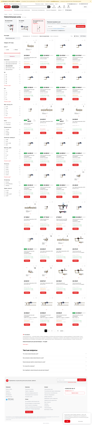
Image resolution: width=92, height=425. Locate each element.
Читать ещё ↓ (25, 344)
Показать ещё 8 (7, 101)
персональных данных (72, 382)
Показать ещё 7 (7, 176)
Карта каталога (46, 423)
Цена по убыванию (54, 36)
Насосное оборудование (51, 10)
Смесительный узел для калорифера (61, 58)
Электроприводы (47, 407)
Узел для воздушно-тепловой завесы (32, 403)
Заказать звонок (80, 26)
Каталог (10, 14)
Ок (67, 421)
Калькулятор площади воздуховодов (32, 408)
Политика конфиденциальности (31, 392)
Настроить (80, 421)
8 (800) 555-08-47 (70, 388)
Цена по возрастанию (44, 36)
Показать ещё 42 (7, 117)
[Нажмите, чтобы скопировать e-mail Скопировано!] (77, 4)
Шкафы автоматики (48, 396)
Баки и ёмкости (47, 402)
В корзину (27, 67)
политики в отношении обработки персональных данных (25, 416)
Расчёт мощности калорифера (31, 405)
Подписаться (82, 379)
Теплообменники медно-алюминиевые (22, 10)
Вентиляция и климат (48, 409)
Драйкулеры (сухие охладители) (51, 398)
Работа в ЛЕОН (9, 389)
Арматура (46, 404)
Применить (12, 56)
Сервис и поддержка (49, 3)
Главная (5, 14)
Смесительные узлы (8, 10)
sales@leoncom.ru (55, 1)
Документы (8, 392)
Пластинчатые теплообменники (38, 10)
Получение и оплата (39, 3)
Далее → (62, 330)
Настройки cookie (28, 396)
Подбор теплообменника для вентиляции (33, 406)
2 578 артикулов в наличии (15, 3)
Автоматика (46, 405)
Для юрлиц (69, 10)
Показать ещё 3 (7, 85)
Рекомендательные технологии (31, 394)
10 (57, 330)
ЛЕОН (6, 6)
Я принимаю (56, 28)
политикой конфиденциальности (71, 417)
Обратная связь (9, 396)
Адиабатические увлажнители (50, 400)
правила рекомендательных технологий (43, 416)
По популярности (34, 36)
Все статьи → (29, 411)
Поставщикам (8, 394)
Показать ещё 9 (7, 160)
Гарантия (8, 391)
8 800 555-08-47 (84, 3)
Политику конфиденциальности (58, 28)
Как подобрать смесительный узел (32, 401)
